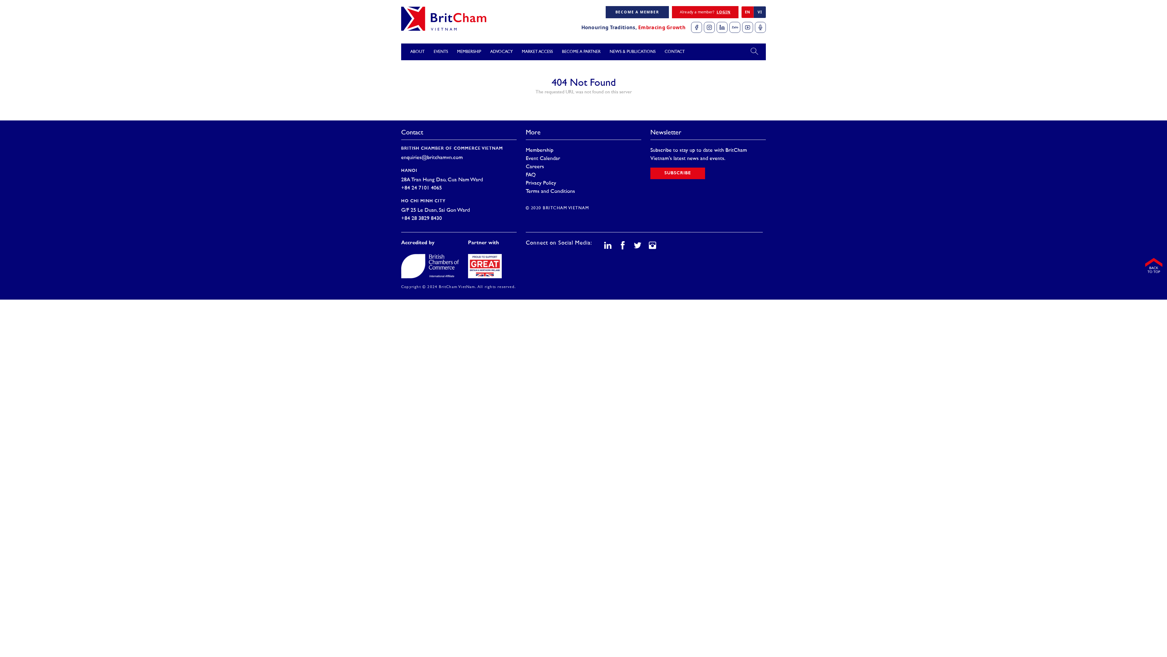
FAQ (531, 175)
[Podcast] (760, 27)
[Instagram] (709, 27)
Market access (537, 52)
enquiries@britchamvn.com (432, 157)
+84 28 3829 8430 (421, 218)
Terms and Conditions (550, 191)
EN (747, 12)
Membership (539, 150)
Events (441, 52)
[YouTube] (747, 27)
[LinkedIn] (722, 27)
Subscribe (677, 173)
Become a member (637, 12)
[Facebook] (696, 27)
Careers (535, 167)
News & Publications (633, 52)
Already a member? (705, 12)
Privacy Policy (541, 183)
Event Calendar (543, 158)
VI (760, 12)
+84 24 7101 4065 (421, 188)
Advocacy (501, 52)
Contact (675, 52)
